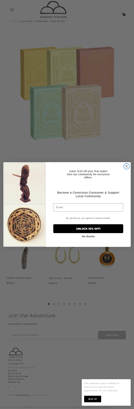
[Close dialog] (126, 166)
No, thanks (88, 236)
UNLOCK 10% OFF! (88, 228)
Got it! (92, 399)
